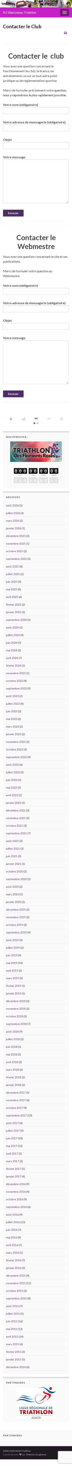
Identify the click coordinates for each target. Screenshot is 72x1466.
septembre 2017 (16, 1115)
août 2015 (12, 1306)
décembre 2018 (16, 1001)
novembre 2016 (16, 1191)
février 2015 (13, 1351)
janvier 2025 (13, 612)
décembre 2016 (16, 1184)
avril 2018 (12, 1062)
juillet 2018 (13, 1039)
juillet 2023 (13, 703)
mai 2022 (11, 787)
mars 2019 (12, 978)
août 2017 (12, 1123)
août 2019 (12, 940)
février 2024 (13, 665)
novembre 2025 (16, 543)
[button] (34, 423)
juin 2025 (11, 581)
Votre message (14, 157)
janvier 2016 (13, 1268)
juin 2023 (11, 711)
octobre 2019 (14, 924)
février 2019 (13, 985)
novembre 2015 (16, 1283)
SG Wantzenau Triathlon (19, 12)
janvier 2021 (13, 863)
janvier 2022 (13, 802)
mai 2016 (11, 1237)
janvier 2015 (13, 1359)
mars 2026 (12, 520)
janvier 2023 (13, 734)
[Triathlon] (36, 450)
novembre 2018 (16, 1008)
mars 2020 (12, 894)
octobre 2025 (14, 551)
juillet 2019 (13, 947)
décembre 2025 (16, 536)
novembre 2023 (16, 673)
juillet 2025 (13, 574)
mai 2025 (11, 589)
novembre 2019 (16, 917)
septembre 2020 (16, 879)
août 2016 (12, 1214)
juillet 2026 (13, 513)
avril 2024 (12, 658)
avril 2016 (12, 1245)
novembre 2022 (16, 741)
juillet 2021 (13, 848)
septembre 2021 (16, 833)
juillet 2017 (13, 1130)
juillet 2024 (13, 635)
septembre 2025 (16, 558)
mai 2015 (11, 1329)
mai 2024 (11, 650)
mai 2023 (11, 719)
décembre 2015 (16, 1275)
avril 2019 (12, 970)
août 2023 (12, 696)
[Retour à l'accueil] (36, 3)
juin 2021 (11, 856)
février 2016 (13, 1260)
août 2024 (12, 627)
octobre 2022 (14, 749)
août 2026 (12, 505)
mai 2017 (11, 1146)
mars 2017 (12, 1161)
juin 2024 (11, 642)
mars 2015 (12, 1344)
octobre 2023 (14, 680)
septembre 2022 (16, 757)
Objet (7, 139)
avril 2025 (12, 597)
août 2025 (12, 566)
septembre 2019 (16, 932)
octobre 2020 (14, 871)
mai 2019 (11, 963)
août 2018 (12, 1031)
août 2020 (12, 886)
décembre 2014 (16, 1367)
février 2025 (13, 604)
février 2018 (13, 1077)
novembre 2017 (16, 1100)
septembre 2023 (16, 688)
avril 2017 (12, 1153)
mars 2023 (12, 726)
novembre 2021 (16, 818)
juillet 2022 (13, 772)
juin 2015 (11, 1321)
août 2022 (12, 764)
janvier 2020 (13, 902)
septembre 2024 (16, 619)
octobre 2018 (14, 1016)
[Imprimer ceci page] (65, 33)
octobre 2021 (14, 825)
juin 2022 (11, 780)
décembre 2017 (16, 1092)
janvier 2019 (13, 993)
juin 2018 (11, 1046)
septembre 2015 (16, 1298)
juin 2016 (11, 1229)
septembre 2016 (16, 1207)
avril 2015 (12, 1336)
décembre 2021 (16, 810)
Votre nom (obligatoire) (20, 105)
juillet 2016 (13, 1222)
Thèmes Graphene (36, 1442)
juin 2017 (11, 1138)
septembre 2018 (16, 1024)
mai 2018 (11, 1054)
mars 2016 (12, 1252)
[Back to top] (63, 1442)
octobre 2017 (14, 1107)
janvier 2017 (13, 1176)
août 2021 (12, 841)
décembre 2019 (16, 909)
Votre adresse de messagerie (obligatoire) (34, 122)
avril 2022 (12, 795)
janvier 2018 (13, 1085)
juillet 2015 (13, 1313)
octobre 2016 (14, 1199)
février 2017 (13, 1168)
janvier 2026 (13, 528)
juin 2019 (11, 955)
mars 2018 (12, 1069)
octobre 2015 (14, 1290)
